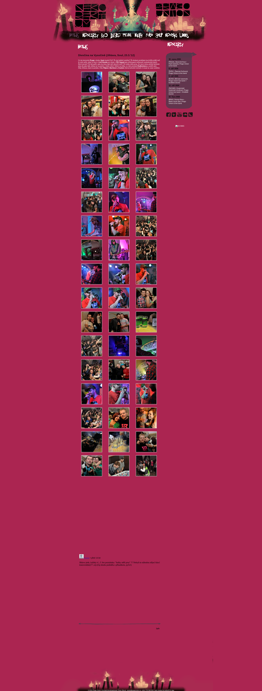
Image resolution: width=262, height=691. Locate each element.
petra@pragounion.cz (134, 690)
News (76, 35)
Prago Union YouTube (179, 114)
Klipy (140, 35)
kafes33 (167, 690)
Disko (116, 35)
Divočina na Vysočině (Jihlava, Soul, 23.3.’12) (106, 55)
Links (186, 35)
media (129, 35)
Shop (160, 35)
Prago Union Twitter (174, 114)
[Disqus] (119, 517)
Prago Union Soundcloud (185, 114)
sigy (173, 690)
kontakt (172, 35)
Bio (105, 35)
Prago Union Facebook (168, 114)
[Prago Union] (180, 123)
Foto (150, 35)
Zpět (158, 629)
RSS (190, 114)
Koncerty (92, 35)
